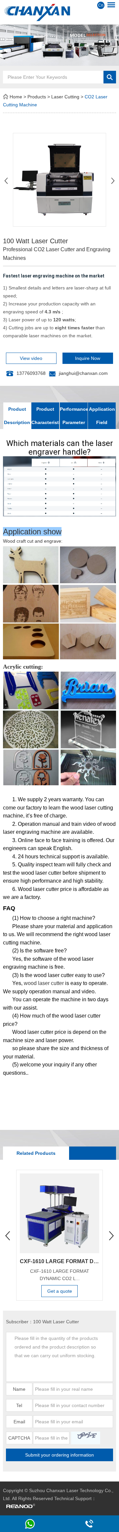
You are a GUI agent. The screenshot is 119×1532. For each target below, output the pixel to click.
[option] (59, 45)
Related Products (36, 1153)
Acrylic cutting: (23, 666)
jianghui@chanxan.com (83, 373)
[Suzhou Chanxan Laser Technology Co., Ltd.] (59, 11)
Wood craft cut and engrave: (32, 541)
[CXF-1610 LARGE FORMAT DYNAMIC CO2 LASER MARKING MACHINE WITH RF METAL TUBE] (59, 1213)
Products (36, 96)
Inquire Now (87, 358)
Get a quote (59, 1291)
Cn (100, 5)
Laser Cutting (65, 96)
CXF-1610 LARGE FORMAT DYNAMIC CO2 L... (59, 1274)
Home (16, 96)
